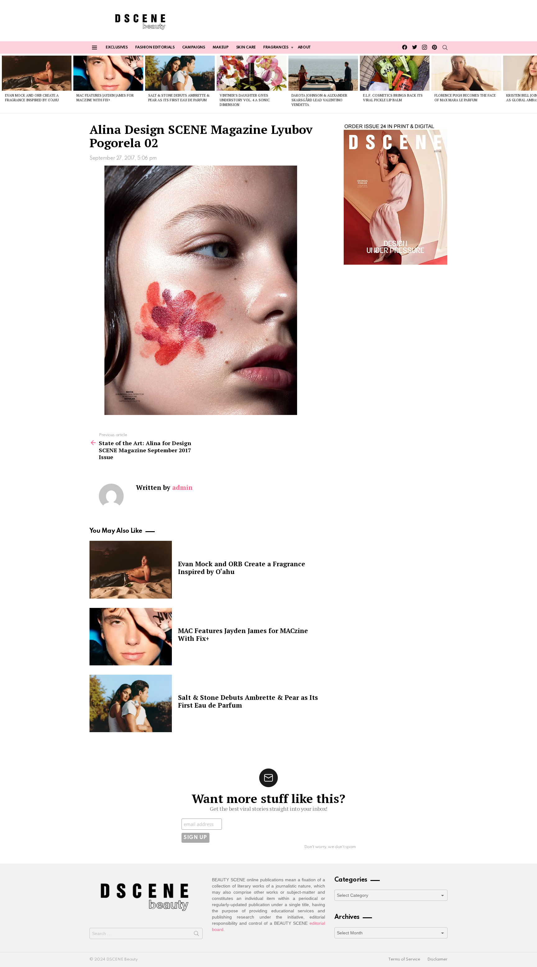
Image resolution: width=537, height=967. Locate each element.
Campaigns (193, 47)
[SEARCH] (445, 47)
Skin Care (246, 47)
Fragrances (275, 47)
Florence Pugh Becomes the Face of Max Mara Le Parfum (465, 97)
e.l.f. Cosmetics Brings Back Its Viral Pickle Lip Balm (393, 97)
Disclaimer (437, 959)
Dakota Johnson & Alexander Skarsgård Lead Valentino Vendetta (319, 100)
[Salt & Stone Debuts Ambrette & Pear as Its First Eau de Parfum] (180, 73)
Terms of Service (404, 959)
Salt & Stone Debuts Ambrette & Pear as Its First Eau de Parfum (178, 97)
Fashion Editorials (155, 47)
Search (196, 935)
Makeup (221, 47)
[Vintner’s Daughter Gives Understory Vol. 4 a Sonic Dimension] (251, 73)
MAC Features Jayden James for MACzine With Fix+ (105, 97)
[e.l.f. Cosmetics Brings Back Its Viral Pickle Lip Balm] (394, 73)
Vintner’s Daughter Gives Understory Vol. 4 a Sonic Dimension (245, 100)
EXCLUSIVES (117, 47)
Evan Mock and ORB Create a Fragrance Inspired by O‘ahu (32, 97)
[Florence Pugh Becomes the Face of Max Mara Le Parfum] (466, 73)
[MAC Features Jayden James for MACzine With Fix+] (108, 73)
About (304, 47)
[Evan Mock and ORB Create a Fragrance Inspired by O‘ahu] (36, 73)
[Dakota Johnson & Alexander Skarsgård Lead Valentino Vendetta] (323, 73)
